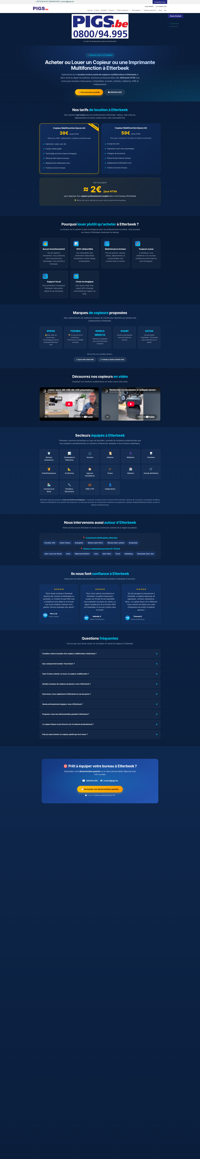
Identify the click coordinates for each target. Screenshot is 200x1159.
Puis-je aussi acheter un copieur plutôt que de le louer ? (65, 734)
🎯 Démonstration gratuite (89, 92)
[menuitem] (90, 10)
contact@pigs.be (67, 1)
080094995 (174, 26)
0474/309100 (174, 23)
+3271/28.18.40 (42, 1)
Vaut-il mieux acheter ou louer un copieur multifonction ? (65, 674)
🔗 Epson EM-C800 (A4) (85, 359)
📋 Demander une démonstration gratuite (100, 789)
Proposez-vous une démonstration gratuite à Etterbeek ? (65, 714)
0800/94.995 (54, 1)
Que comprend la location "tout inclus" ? (58, 664)
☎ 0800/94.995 (115, 92)
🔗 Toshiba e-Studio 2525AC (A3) (112, 359)
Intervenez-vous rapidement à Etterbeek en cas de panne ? (66, 694)
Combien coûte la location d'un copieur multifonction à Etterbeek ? (69, 654)
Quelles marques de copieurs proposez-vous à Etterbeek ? (66, 684)
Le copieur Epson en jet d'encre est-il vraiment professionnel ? (68, 724)
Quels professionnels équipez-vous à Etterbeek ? (62, 704)
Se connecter (161, 6)
